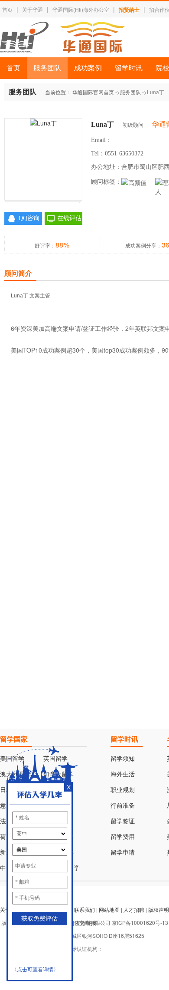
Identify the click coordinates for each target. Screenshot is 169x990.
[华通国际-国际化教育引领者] (62, 37)
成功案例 (88, 68)
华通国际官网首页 (93, 92)
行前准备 (122, 805)
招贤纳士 (129, 9)
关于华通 (32, 9)
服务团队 (47, 68)
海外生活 (122, 774)
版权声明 (158, 909)
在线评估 (69, 218)
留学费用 (122, 837)
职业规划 (122, 790)
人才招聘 (134, 909)
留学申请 (122, 852)
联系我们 (84, 909)
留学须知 (122, 759)
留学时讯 (129, 68)
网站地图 (109, 909)
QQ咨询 (29, 218)
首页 (7, 9)
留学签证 (122, 821)
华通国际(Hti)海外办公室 (80, 9)
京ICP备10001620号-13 (140, 922)
